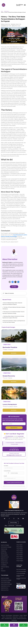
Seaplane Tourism (4, 559)
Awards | (15, 618)
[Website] (10, 282)
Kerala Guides (6, 11)
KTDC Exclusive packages (21, 571)
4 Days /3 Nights (19, 548)
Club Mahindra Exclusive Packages (21, 579)
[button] (13, 522)
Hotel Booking (3, 551)
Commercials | (12, 525)
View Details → (14, 353)
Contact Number (7, 470)
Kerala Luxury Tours (4, 590)
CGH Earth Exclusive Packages (20, 576)
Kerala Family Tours (4, 588)
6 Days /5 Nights (19, 552)
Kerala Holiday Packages (5, 582)
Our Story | (21, 617)
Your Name (6, 465)
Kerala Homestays (4, 555)
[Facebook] (13, 282)
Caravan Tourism (4, 560)
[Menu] (24, 5)
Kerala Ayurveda (4, 549)
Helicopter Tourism (4, 562)
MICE (2, 568)
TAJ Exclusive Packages (20, 573)
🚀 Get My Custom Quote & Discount (14, 482)
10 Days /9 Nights (19, 560)
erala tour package (12, 236)
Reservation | (16, 617)
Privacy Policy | (9, 617)
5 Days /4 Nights (19, 550)
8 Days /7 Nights (19, 556)
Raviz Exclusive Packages (21, 569)
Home (2, 11)
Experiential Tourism (5, 557)
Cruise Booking (4, 564)
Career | (22, 615)
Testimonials (18, 525)
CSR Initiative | (16, 615)
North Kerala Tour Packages (6, 547)
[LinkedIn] (18, 282)
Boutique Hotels (4, 553)
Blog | (6, 525)
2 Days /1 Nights (19, 544)
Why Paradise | (9, 615)
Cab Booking (14, 620)
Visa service (3, 570)
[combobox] (7, 473)
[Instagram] (15, 282)
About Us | (3, 615)
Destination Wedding (5, 566)
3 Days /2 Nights (19, 546)
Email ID (5, 476)
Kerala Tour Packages (5, 545)
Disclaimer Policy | (9, 618)
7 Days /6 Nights (19, 554)
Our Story (14, 286)
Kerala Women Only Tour (5, 586)
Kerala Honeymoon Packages (6, 584)
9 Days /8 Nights (19, 558)
